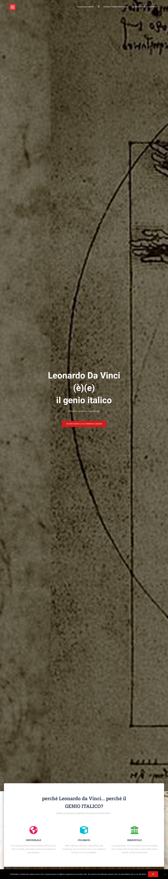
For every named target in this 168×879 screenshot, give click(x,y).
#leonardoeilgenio (99, 7)
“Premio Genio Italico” (116, 7)
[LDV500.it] (12, 7)
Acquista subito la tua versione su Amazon (84, 424)
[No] (164, 874)
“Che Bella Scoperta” (144, 7)
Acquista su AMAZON (85, 7)
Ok (153, 874)
